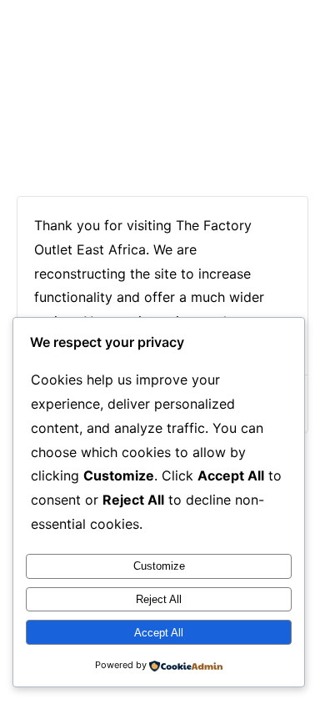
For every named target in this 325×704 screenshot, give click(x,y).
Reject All (159, 599)
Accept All (158, 632)
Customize (159, 566)
